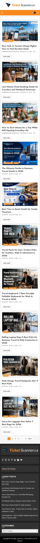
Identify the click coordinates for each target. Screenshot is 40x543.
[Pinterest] (12, 460)
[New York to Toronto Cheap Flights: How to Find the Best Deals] (20, 31)
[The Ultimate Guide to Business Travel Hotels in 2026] (20, 153)
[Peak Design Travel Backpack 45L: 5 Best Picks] (20, 366)
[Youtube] (21, 460)
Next (30, 439)
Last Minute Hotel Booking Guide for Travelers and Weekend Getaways (20, 88)
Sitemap (4, 469)
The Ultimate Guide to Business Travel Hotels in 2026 (17, 170)
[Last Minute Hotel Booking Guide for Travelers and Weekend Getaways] (20, 72)
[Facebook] (3, 460)
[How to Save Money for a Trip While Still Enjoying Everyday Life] (20, 113)
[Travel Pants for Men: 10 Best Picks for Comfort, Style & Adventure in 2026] (20, 235)
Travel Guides (8, 41)
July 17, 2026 (14, 174)
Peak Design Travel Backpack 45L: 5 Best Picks (20, 382)
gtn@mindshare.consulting (10, 51)
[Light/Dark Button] (34, 13)
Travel (16, 163)
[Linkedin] (15, 460)
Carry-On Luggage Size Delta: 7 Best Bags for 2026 (17, 423)
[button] (2, 13)
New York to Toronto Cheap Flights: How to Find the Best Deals (19, 47)
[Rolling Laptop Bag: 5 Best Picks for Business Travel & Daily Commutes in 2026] (20, 322)
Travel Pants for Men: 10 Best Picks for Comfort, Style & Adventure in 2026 (19, 252)
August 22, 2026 (27, 51)
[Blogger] (18, 460)
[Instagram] (6, 460)
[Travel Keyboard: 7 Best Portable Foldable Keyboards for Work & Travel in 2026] (20, 279)
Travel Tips (13, 288)
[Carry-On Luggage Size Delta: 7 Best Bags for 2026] (20, 407)
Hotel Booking (8, 81)
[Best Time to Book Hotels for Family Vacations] (20, 194)
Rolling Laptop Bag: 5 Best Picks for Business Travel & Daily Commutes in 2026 (20, 340)
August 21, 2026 (27, 92)
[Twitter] (9, 460)
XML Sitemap (11, 469)
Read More (6, 56)
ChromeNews (28, 538)
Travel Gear (13, 244)
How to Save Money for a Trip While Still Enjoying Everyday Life (19, 129)
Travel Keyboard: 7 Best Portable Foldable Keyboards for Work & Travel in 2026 (18, 296)
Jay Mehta (5, 174)
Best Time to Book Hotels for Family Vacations (19, 210)
